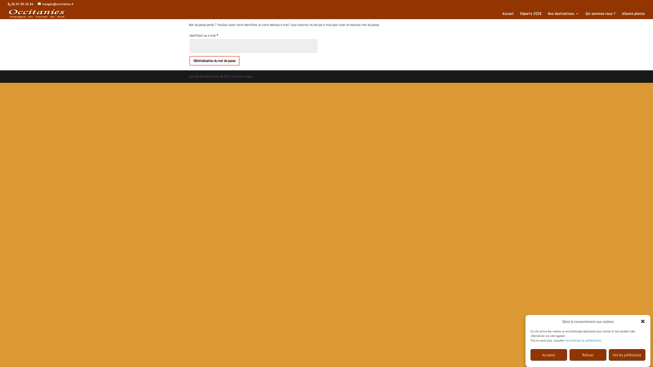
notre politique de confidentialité (583, 340)
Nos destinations (561, 14)
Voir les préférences (627, 354)
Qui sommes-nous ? (601, 14)
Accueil (508, 14)
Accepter (548, 354)
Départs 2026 (531, 14)
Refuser (588, 354)
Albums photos (633, 14)
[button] (642, 321)
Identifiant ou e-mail (211, 35)
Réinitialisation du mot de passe (214, 60)
